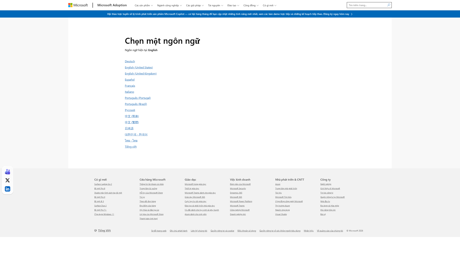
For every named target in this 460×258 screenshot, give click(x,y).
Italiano (129, 92)
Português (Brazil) (136, 104)
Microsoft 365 (236, 197)
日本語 (129, 128)
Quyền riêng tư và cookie (222, 230)
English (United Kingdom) (141, 73)
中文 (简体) (132, 116)
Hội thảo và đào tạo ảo (149, 210)
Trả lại (142, 197)
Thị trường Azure (282, 205)
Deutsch (130, 61)
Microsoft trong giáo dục (195, 184)
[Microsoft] (78, 5)
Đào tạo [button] (233, 5)
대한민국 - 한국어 (136, 134)
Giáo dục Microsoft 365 (195, 197)
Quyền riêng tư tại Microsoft (332, 197)
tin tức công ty (326, 192)
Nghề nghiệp (325, 184)
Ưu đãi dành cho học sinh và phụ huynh (202, 210)
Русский (130, 110)
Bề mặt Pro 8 (99, 188)
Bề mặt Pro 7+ (100, 210)
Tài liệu (278, 192)
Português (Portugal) (138, 98)
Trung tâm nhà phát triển (286, 188)
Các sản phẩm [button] (144, 5)
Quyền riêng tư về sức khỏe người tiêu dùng (279, 230)
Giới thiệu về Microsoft (330, 188)
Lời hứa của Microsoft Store (152, 214)
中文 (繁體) (132, 122)
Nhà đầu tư (325, 201)
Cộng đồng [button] (251, 5)
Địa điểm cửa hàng (148, 205)
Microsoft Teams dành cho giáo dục (200, 192)
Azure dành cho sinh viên (195, 214)
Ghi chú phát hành (178, 230)
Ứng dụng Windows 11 (104, 214)
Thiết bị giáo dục (192, 188)
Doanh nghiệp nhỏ (238, 214)
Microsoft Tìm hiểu (283, 197)
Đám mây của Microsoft (240, 184)
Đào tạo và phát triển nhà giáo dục (200, 205)
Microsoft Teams (237, 205)
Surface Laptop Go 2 (103, 184)
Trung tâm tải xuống (148, 188)
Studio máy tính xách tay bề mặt (108, 192)
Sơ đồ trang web (158, 230)
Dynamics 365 (236, 192)
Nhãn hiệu (309, 230)
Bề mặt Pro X (99, 197)
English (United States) (139, 67)
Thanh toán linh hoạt (149, 218)
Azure (277, 184)
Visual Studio (281, 214)
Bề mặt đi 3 (99, 201)
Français (130, 85)
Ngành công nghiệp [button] (169, 5)
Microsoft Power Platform (241, 201)
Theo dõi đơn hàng (148, 201)
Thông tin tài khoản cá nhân (152, 184)
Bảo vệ (323, 214)
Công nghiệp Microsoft (240, 210)
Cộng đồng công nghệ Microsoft (289, 201)
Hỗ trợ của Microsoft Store (151, 192)
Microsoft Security (238, 188)
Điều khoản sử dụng (247, 230)
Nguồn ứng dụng (282, 210)
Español (130, 79)
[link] (7, 171)
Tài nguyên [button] (215, 5)
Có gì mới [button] (269, 5)
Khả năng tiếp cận (327, 210)
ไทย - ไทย (131, 140)
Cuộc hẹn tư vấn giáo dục (195, 201)
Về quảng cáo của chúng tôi (330, 230)
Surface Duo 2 (100, 205)
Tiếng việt (131, 146)
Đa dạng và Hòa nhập (329, 205)
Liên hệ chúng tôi (199, 230)
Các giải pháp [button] (195, 5)
